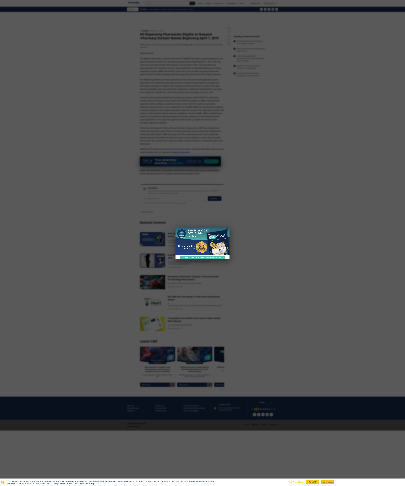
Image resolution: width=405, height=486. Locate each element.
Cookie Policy (89, 484)
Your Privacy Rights (296, 482)
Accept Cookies (327, 482)
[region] (202, 482)
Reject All (312, 482)
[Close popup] (226, 229)
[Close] (401, 482)
